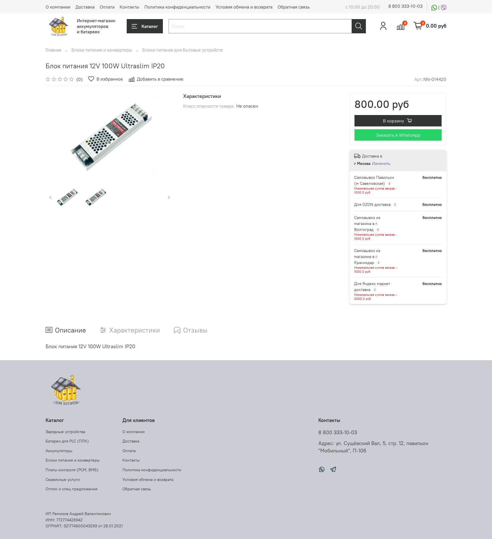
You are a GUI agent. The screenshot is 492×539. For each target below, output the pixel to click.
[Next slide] (165, 135)
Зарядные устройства (65, 431)
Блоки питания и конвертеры (101, 50)
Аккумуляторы (59, 450)
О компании (58, 7)
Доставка (85, 7)
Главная (53, 50)
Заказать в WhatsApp (398, 135)
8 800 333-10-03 (405, 6)
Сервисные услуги (63, 479)
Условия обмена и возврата (244, 7)
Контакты (129, 7)
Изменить (381, 163)
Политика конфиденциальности (177, 7)
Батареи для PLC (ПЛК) (67, 441)
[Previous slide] (55, 135)
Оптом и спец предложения (71, 488)
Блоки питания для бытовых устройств (182, 50)
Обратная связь (294, 7)
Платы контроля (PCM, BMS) (72, 469)
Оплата (107, 7)
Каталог (150, 26)
